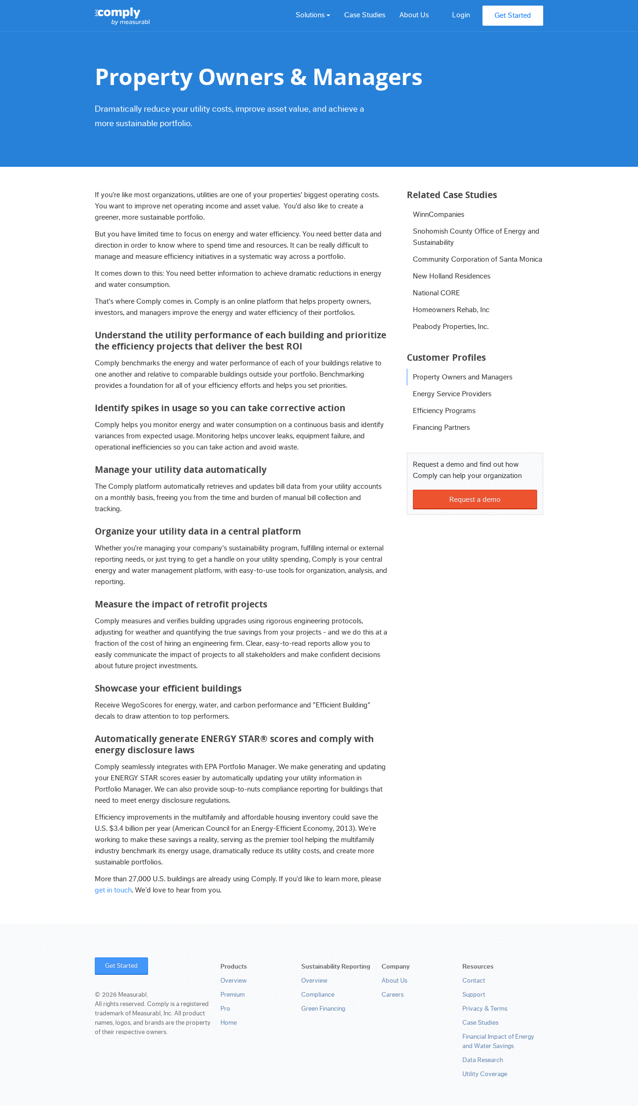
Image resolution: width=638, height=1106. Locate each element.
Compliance (317, 995)
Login (461, 15)
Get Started (513, 15)
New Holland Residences (451, 276)
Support (473, 995)
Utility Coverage (484, 1074)
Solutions (311, 15)
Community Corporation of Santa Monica (477, 259)
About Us (414, 15)
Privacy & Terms (484, 1009)
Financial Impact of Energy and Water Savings (498, 1041)
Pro (225, 1009)
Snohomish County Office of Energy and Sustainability (476, 237)
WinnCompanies (438, 214)
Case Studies (364, 15)
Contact (473, 981)
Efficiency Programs (444, 410)
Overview (233, 981)
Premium (232, 995)
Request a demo (475, 499)
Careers (393, 995)
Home (228, 1023)
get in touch (113, 890)
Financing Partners (441, 427)
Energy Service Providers (452, 394)
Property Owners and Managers (462, 377)
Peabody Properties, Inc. (451, 326)
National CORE (436, 293)
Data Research (482, 1060)
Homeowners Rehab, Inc (451, 310)
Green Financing (323, 1009)
